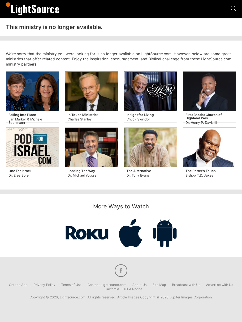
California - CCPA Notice (123, 289)
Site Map (159, 284)
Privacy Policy (44, 284)
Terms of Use (71, 284)
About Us (139, 284)
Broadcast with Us (186, 284)
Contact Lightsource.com (106, 284)
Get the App (18, 284)
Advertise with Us (219, 284)
